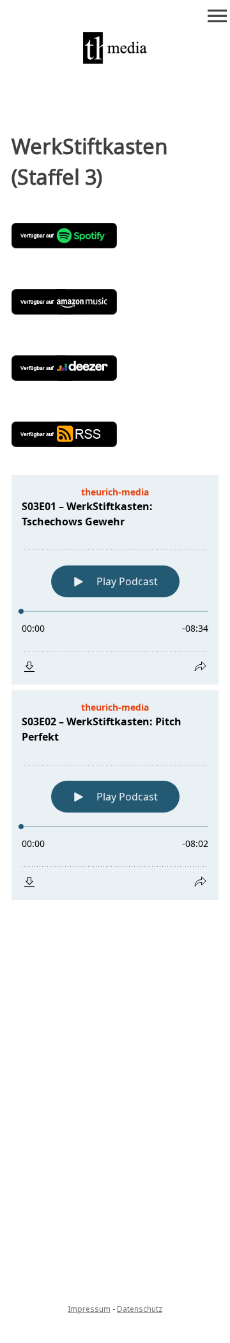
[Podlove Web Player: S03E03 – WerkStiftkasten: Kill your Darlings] (115, 945)
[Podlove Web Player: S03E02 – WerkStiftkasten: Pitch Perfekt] (115, 795)
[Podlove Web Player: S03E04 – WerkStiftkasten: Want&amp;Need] (115, 1029)
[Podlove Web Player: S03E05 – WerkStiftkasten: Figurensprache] (115, 1113)
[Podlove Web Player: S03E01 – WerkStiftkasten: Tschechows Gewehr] (115, 580)
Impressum (89, 1309)
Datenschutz (139, 1309)
